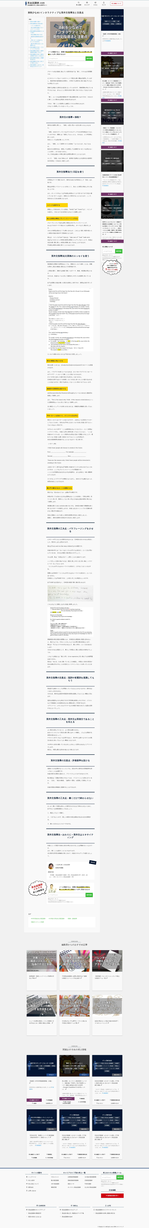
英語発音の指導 (114, 68)
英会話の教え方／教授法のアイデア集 (73, 1213)
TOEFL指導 (115, 65)
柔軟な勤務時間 (106, 163)
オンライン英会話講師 (74, 1187)
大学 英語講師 (55, 1184)
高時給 (112, 23)
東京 (109, 117)
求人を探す (31, 1180)
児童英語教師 (88, 1180)
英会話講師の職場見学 (34, 1213)
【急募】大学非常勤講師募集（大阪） (111, 34)
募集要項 (108, 40)
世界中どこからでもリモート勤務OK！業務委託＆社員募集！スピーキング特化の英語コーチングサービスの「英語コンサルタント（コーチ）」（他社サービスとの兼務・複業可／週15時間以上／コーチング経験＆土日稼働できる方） (112, 228)
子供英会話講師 (98, 1065)
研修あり (104, 115)
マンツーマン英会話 (115, 161)
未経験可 (118, 112)
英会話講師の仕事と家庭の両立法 (105, 1213)
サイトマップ (120, 1226)
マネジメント (55, 1177)
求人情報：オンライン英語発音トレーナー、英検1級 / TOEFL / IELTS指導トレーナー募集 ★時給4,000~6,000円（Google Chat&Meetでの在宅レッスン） (112, 85)
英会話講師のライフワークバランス (105, 1209)
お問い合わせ (32, 1190)
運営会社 (30, 1187)
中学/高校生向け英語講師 (38, 918)
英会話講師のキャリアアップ (36, 1209)
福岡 (105, 112)
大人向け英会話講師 (90, 1187)
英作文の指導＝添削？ (35, 21)
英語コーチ (71, 1184)
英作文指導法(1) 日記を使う (36, 23)
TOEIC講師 (88, 1184)
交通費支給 (118, 23)
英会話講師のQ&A (67, 1216)
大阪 (118, 21)
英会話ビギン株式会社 (104, 1226)
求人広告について (33, 1184)
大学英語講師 (106, 23)
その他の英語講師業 (90, 1177)
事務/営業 (54, 1187)
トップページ (32, 1177)
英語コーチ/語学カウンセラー (115, 115)
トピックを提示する (35, 25)
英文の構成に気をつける (36, 34)
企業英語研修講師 (73, 1177)
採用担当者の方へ (113, 1195)
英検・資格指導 (72, 918)
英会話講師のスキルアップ (69, 1209)
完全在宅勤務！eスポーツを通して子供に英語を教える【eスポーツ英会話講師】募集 (107, 1083)
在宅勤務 (112, 70)
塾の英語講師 (55, 1180)
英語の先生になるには (34, 1216)
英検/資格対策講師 (73, 1180)
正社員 (113, 112)
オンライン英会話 (115, 1068)
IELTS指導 (108, 65)
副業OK (105, 208)
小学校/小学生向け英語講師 (56, 918)
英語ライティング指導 (38, 922)
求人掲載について (116, 3)
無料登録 (89, 58)
